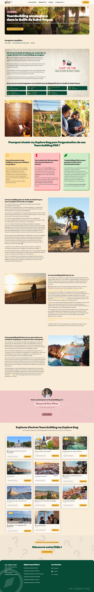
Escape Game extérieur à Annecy (31, 579)
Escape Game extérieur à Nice (31, 568)
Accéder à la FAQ (47, 551)
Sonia (11, 374)
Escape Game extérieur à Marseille (32, 576)
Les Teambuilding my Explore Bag (20, 43)
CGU (6, 570)
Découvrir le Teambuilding (15, 29)
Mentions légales (9, 572)
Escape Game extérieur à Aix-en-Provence (33, 573)
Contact (86, 2)
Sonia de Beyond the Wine (60, 298)
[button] (32, 2)
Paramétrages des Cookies (11, 574)
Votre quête (8, 43)
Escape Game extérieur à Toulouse (32, 582)
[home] (8, 2)
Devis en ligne (47, 414)
